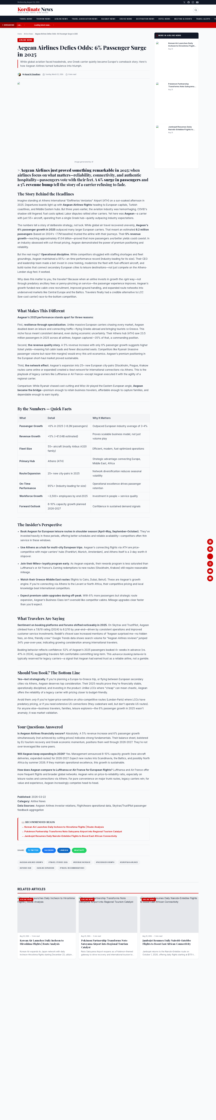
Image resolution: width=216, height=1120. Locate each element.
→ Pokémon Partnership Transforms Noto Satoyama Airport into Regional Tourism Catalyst (72, 831)
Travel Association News (84, 19)
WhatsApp (79, 850)
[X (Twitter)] (184, 2)
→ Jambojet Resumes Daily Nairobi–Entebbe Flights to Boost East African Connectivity (69, 836)
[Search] (196, 10)
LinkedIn (64, 850)
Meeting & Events (183, 19)
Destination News (145, 19)
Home (19, 34)
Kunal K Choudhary (32, 74)
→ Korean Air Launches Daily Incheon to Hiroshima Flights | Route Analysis (63, 827)
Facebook (48, 850)
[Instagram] (193, 2)
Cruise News (125, 19)
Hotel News (164, 19)
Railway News (108, 19)
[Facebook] (188, 2)
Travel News (26, 19)
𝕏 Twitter (33, 850)
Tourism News (43, 19)
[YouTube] (197, 2)
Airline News (61, 19)
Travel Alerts (203, 19)
